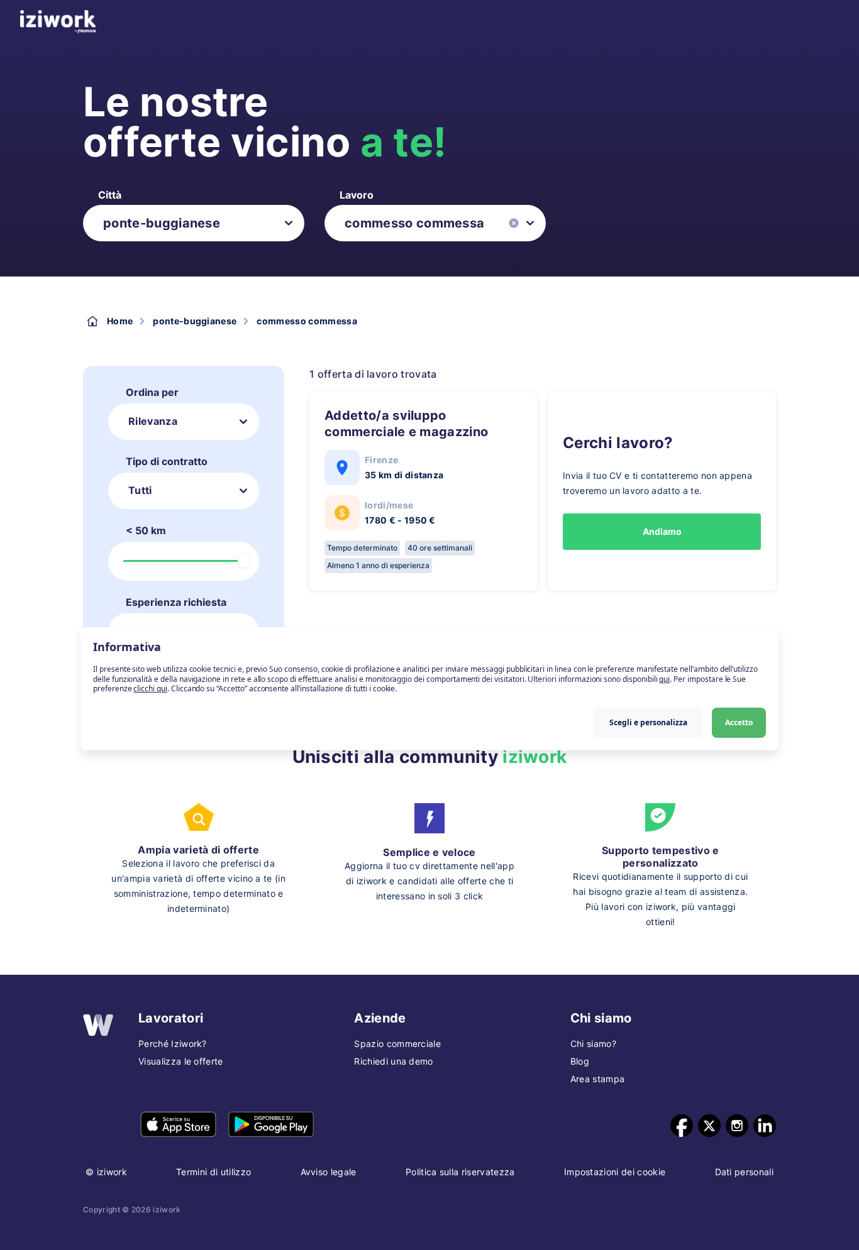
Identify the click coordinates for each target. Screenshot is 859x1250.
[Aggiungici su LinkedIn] (764, 1125)
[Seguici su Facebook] (681, 1125)
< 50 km (146, 530)
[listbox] (193, 223)
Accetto (739, 721)
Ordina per (152, 392)
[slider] (244, 561)
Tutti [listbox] (140, 490)
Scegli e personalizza (648, 721)
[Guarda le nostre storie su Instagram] (737, 1125)
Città (109, 195)
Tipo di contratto (167, 461)
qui (664, 678)
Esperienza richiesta (176, 602)
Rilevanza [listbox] (152, 421)
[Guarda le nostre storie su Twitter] (709, 1125)
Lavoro (357, 195)
